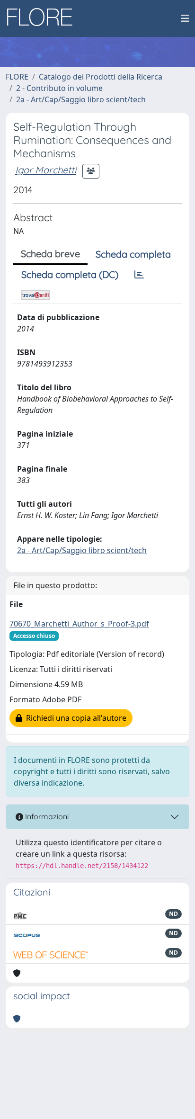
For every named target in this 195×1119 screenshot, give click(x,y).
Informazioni (46, 816)
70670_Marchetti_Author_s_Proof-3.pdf (79, 623)
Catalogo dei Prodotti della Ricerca (100, 77)
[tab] (139, 275)
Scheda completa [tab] (133, 254)
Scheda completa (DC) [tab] (69, 274)
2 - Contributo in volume (59, 88)
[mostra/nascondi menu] (185, 18)
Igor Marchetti (45, 170)
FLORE (17, 77)
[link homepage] (43, 18)
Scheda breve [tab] (50, 254)
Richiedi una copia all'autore (74, 718)
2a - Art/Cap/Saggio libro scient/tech (81, 99)
